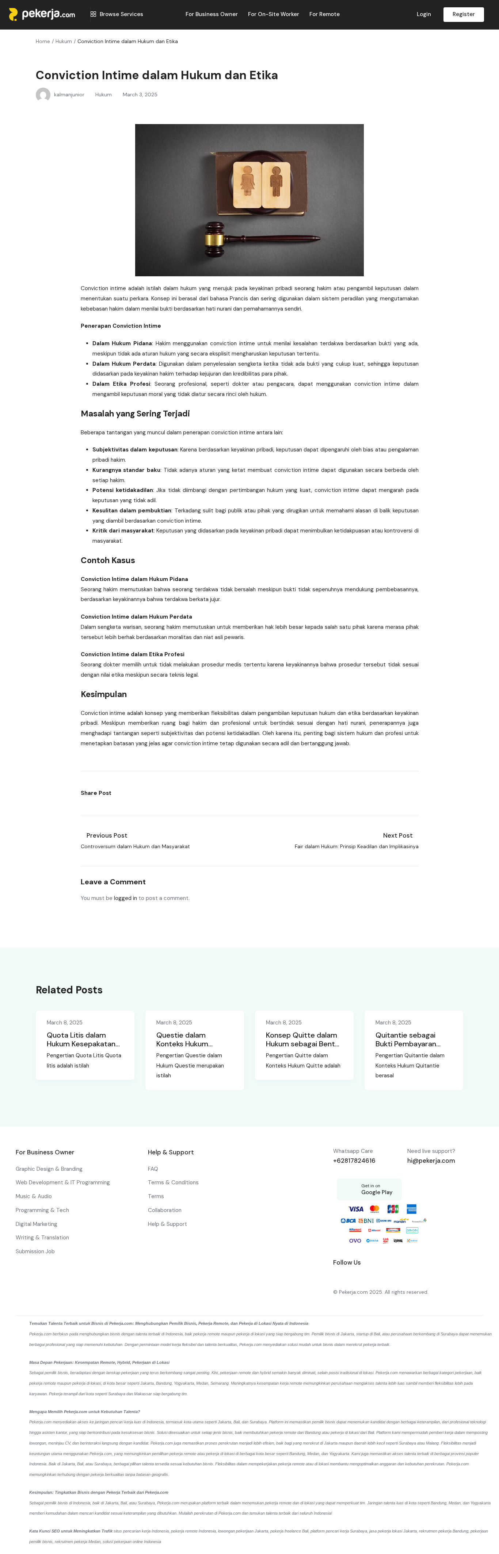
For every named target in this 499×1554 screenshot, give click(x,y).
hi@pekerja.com (431, 1161)
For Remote (324, 14)
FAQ (153, 1169)
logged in (125, 898)
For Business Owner (212, 14)
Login (424, 14)
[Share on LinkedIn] (136, 793)
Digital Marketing (36, 1224)
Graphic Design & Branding (49, 1169)
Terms (156, 1196)
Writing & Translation (42, 1237)
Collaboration (165, 1210)
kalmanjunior (69, 94)
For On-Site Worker (273, 14)
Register (464, 14)
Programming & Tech (42, 1210)
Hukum (64, 41)
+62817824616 (354, 1161)
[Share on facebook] (120, 793)
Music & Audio (34, 1196)
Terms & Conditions (173, 1182)
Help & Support (167, 1224)
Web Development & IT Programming (63, 1182)
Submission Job (35, 1251)
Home (43, 41)
